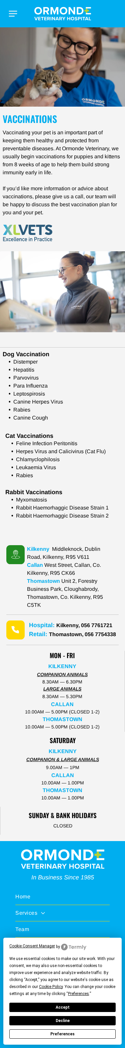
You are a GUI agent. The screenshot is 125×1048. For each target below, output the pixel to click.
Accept (63, 1007)
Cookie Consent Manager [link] (32, 946)
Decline (63, 1020)
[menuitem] (62, 897)
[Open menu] (13, 14)
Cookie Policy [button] (51, 986)
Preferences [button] (78, 993)
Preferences (62, 1034)
